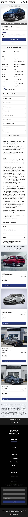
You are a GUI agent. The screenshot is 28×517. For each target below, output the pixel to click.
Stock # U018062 (5, 348)
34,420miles (23, 314)
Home (14, 444)
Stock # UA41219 (5, 386)
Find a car (14, 447)
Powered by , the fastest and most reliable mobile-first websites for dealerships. (14, 511)
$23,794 (4, 318)
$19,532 (4, 280)
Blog (14, 469)
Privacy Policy (14, 472)
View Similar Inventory (14, 43)
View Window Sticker (10, 89)
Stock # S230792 (5, 310)
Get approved (7, 285)
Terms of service (14, 476)
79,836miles (23, 276)
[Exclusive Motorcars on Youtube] (14, 422)
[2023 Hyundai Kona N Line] (14, 337)
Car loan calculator (14, 458)
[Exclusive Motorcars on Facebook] (11, 422)
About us (14, 465)
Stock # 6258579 (5, 273)
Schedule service (14, 461)
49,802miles (23, 352)
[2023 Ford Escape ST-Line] (14, 375)
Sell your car (14, 451)
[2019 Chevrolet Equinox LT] (14, 261)
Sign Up (14, 501)
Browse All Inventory (14, 39)
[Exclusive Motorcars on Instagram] (16, 422)
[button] (21, 2)
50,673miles (23, 390)
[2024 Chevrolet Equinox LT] (14, 299)
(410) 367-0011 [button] (15, 435)
